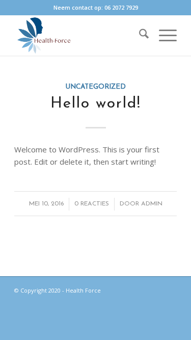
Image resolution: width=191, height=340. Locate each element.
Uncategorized (96, 87)
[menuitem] (139, 35)
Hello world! (95, 104)
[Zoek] (139, 35)
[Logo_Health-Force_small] (79, 35)
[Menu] (163, 35)
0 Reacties (91, 204)
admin (151, 204)
